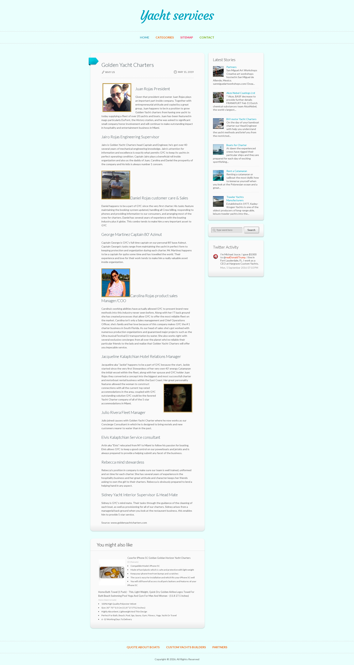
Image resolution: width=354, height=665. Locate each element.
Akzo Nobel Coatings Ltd (240, 92)
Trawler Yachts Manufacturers (235, 198)
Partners (231, 66)
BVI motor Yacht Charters (241, 119)
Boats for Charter (236, 145)
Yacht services (177, 15)
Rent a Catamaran (236, 171)
